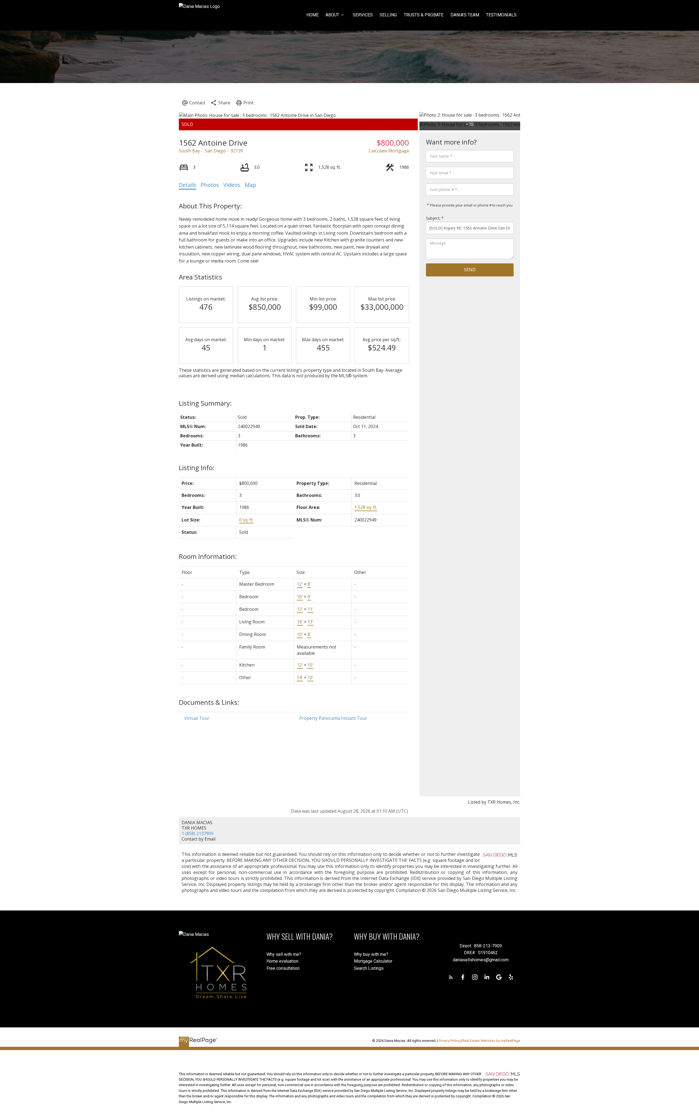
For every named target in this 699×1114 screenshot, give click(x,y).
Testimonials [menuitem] (501, 14)
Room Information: (208, 556)
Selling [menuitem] (388, 14)
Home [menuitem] (312, 14)
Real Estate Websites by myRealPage (491, 1041)
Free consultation (283, 968)
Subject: (433, 218)
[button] (451, 977)
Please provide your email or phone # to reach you (471, 205)
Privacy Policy (449, 1041)
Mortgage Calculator (373, 961)
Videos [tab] (231, 184)
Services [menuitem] (363, 14)
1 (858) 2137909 (198, 833)
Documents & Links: (209, 702)
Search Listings (369, 968)
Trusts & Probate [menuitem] (423, 14)
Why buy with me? (371, 954)
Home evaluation (282, 961)
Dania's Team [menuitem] (465, 14)
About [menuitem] (332, 14)
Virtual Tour (196, 718)
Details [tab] (187, 184)
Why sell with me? (283, 954)
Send (470, 270)
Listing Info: (197, 467)
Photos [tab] (210, 184)
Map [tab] (250, 184)
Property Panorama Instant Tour (333, 718)
